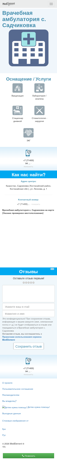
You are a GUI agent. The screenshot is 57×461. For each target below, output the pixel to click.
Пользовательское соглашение (17, 388)
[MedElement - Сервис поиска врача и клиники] (8, 4)
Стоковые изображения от (15, 420)
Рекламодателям (10, 394)
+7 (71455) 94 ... (28, 163)
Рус (4, 434)
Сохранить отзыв (28, 346)
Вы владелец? (9, 400)
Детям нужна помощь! (38, 406)
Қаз (4, 428)
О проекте (7, 382)
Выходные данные (11, 413)
